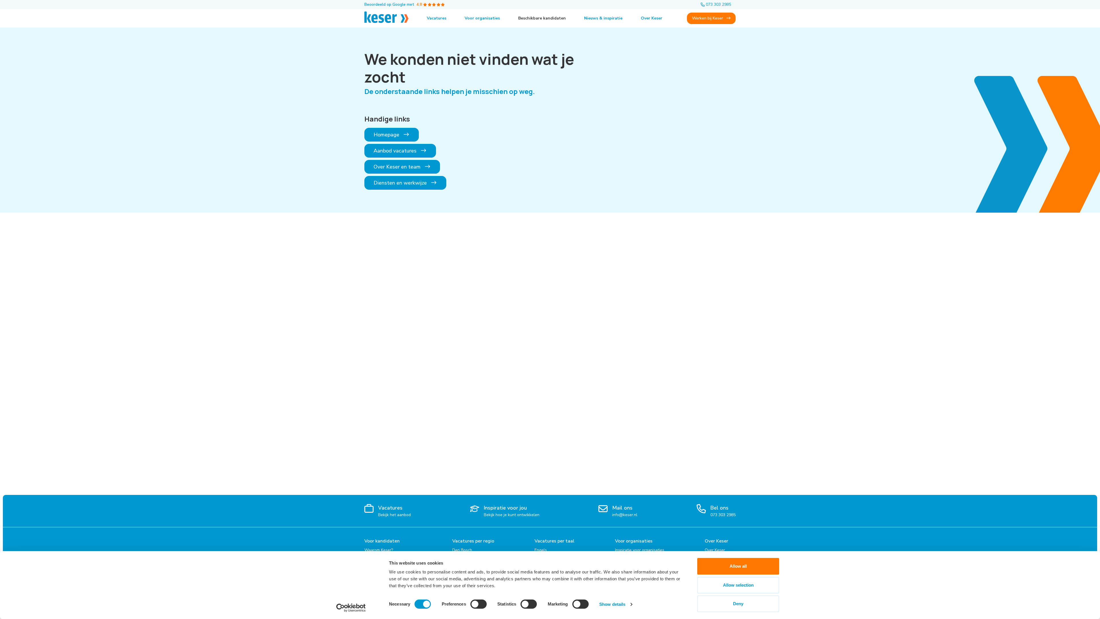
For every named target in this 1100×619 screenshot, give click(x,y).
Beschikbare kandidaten (542, 18)
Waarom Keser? (378, 550)
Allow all (738, 566)
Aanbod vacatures (396, 150)
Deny (738, 603)
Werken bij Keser (708, 18)
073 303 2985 (718, 4)
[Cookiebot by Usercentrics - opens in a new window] (351, 608)
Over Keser (651, 18)
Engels (541, 550)
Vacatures (436, 18)
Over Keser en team (398, 166)
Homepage (387, 134)
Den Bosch (462, 550)
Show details (612, 604)
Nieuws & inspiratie (603, 18)
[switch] (478, 604)
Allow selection (738, 585)
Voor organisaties (482, 18)
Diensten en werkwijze (401, 182)
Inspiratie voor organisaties (639, 550)
